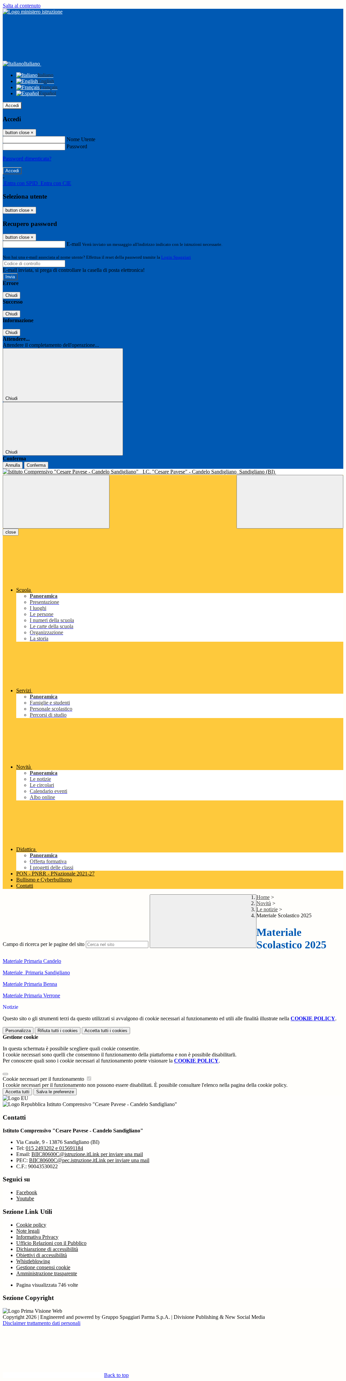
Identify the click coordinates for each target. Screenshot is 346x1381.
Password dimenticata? (27, 158)
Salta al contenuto (22, 5)
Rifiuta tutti (58, 1030)
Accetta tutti (105, 1030)
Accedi (12, 105)
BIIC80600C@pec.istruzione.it (89, 1160)
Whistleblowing (33, 1261)
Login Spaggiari (176, 257)
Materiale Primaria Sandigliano (36, 972)
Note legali (28, 1231)
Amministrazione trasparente (46, 1273)
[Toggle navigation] (56, 502)
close (10, 532)
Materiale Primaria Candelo (32, 961)
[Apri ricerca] (290, 502)
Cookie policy (31, 1225)
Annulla (12, 465)
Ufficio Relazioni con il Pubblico (51, 1243)
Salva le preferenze (55, 1091)
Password (77, 146)
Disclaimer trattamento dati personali (41, 1323)
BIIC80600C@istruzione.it (87, 1154)
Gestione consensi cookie (43, 1267)
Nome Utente (81, 139)
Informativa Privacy (37, 1237)
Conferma (36, 465)
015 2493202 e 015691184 (54, 1148)
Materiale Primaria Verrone (31, 995)
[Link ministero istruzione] (33, 12)
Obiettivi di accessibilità (41, 1255)
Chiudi (11, 295)
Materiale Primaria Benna (30, 984)
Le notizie (267, 909)
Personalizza (18, 1030)
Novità (263, 903)
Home (263, 897)
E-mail (74, 244)
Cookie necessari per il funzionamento (44, 1079)
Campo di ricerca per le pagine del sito (43, 944)
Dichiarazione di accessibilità (47, 1249)
